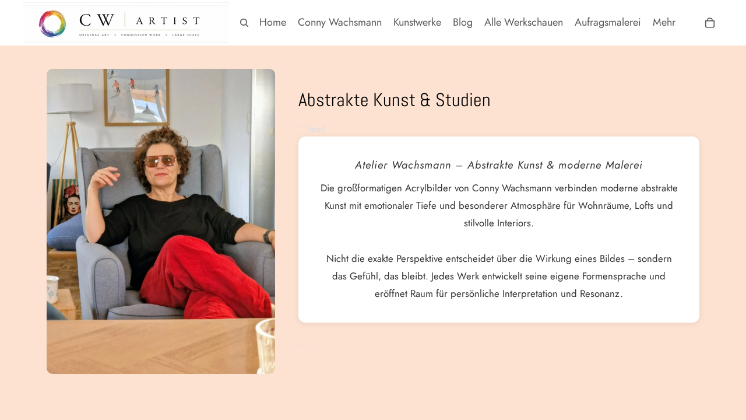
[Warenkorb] (710, 23)
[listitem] (664, 22)
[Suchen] (244, 23)
